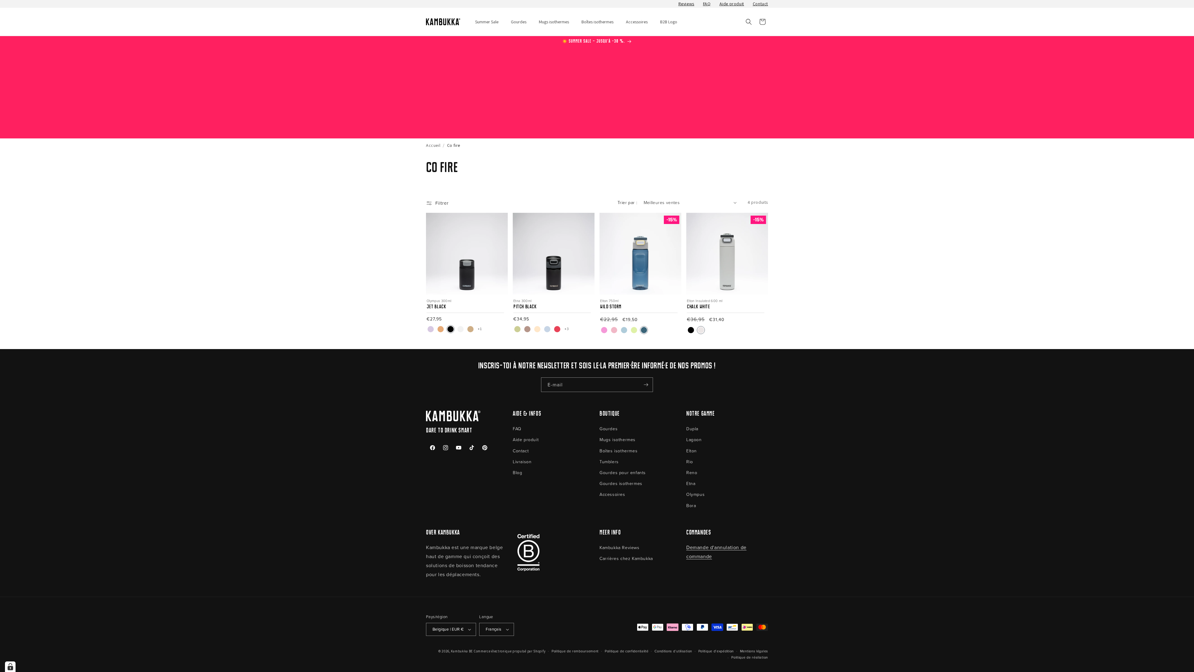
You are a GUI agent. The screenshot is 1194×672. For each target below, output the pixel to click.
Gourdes (608, 429)
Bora (691, 505)
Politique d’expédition (716, 651)
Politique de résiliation (749, 657)
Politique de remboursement (575, 651)
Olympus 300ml (439, 300)
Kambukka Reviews (619, 547)
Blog (517, 472)
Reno (691, 472)
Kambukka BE (462, 651)
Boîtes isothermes (618, 451)
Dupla (692, 429)
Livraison (522, 461)
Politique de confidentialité (627, 651)
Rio (689, 461)
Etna (690, 483)
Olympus (695, 494)
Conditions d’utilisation (673, 651)
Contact (760, 4)
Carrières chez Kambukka (626, 558)
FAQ (707, 4)
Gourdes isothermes (620, 483)
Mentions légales (754, 651)
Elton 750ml (609, 300)
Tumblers (609, 461)
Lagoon (694, 439)
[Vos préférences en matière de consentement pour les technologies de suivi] (10, 666)
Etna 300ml (522, 300)
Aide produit (732, 4)
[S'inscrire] (646, 384)
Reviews (686, 4)
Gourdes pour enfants (622, 472)
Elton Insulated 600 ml (704, 300)
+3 (566, 328)
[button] (749, 22)
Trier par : (627, 202)
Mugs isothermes (617, 439)
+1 (480, 328)
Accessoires (612, 494)
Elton (691, 451)
